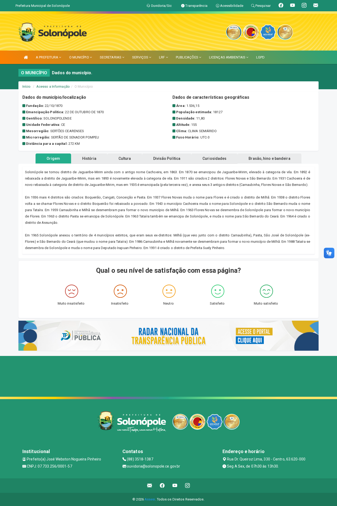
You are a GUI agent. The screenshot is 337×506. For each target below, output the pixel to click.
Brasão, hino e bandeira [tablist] (269, 158)
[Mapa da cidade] (168, 375)
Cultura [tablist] (124, 158)
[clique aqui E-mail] (149, 485)
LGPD (260, 57)
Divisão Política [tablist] (167, 158)
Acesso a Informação (53, 86)
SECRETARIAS (111, 57)
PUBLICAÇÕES (187, 57)
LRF (162, 57)
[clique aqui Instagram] (187, 485)
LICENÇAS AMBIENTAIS (227, 57)
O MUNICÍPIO (79, 57)
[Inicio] (26, 57)
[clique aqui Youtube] (175, 485)
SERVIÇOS (140, 57)
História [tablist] (89, 158)
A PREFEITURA (47, 57)
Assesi (150, 499)
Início (26, 86)
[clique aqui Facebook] (162, 485)
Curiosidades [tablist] (214, 158)
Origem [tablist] (53, 158)
